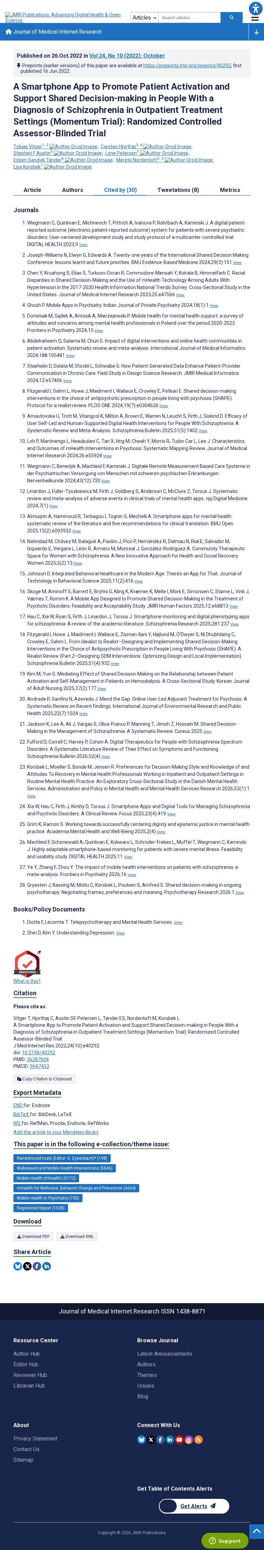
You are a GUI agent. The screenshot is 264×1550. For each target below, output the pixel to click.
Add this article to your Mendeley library (56, 1132)
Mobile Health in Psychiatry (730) (48, 1198)
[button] (255, 8)
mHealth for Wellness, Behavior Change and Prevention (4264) (76, 1188)
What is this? (27, 981)
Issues (145, 1385)
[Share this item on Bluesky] (17, 1266)
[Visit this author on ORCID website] (73, 146)
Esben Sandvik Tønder (38, 160)
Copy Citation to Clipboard (46, 1079)
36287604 (38, 1059)
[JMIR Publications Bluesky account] (141, 1439)
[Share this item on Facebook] (37, 1266)
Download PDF (35, 1236)
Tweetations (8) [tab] (178, 190)
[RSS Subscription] (198, 1439)
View (83, 244)
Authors (146, 1364)
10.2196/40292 (38, 1052)
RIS (17, 1123)
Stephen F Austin (33, 153)
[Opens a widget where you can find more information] (225, 1541)
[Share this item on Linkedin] (46, 1266)
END (18, 1105)
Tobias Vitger (30, 146)
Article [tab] (32, 190)
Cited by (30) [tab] (120, 190)
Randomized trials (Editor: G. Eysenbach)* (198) (62, 1158)
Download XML (79, 1236)
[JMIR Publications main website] (63, 17)
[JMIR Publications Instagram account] (189, 1439)
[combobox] (189, 17)
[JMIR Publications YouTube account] (179, 1439)
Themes (147, 1375)
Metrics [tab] (230, 190)
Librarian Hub (29, 1385)
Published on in (91, 56)
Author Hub (26, 1354)
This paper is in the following (91, 1144)
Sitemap (23, 1460)
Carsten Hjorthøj (121, 146)
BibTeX (21, 1114)
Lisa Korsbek (28, 167)
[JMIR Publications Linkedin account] (170, 1439)
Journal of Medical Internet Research (57, 31)
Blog (142, 1396)
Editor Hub (25, 1364)
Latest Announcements (164, 1354)
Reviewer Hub (30, 1375)
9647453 (39, 1066)
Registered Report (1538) (41, 1208)
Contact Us (26, 1449)
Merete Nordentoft (140, 160)
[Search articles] (232, 17)
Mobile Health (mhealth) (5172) (46, 1178)
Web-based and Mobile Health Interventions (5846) (64, 1168)
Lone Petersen (122, 153)
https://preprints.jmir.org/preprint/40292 (187, 65)
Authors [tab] (72, 190)
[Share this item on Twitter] (27, 1266)
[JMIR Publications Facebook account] (160, 1439)
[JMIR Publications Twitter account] (151, 1439)
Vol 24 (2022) (127, 56)
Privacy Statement (35, 1438)
